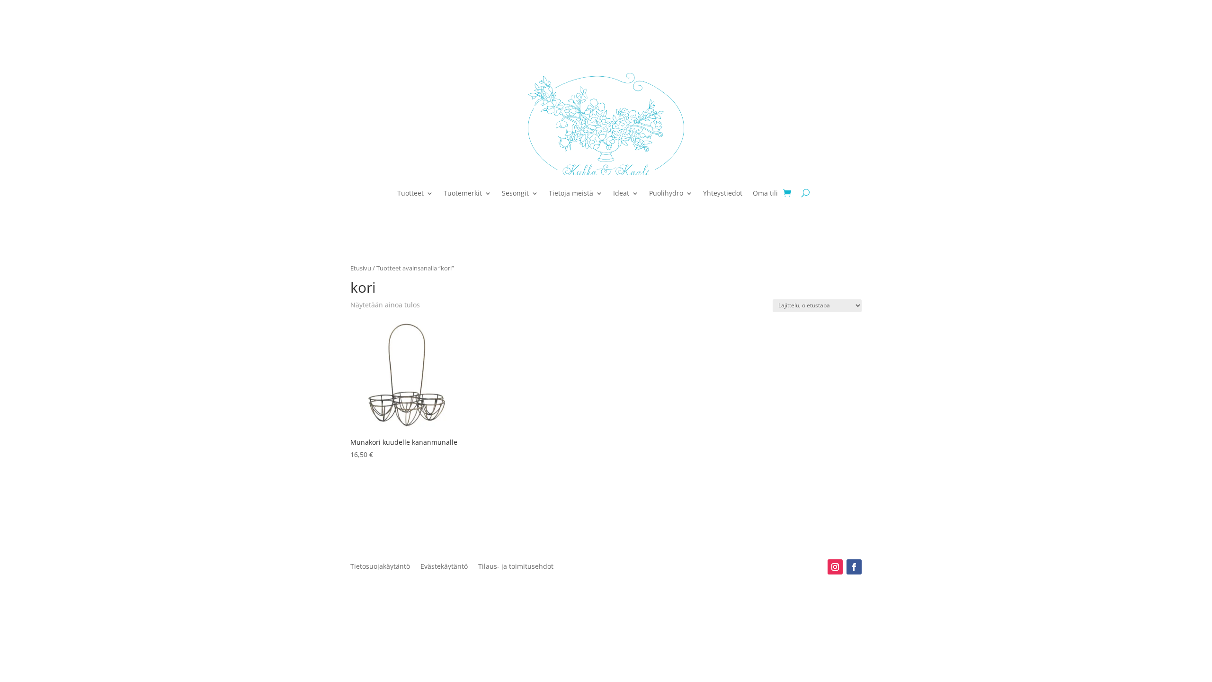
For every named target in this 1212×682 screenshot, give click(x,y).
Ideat (621, 192)
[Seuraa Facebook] (854, 566)
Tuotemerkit (463, 192)
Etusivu (360, 268)
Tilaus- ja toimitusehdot (515, 567)
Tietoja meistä (571, 192)
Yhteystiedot (722, 192)
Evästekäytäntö (444, 567)
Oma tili (765, 192)
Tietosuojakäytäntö (380, 567)
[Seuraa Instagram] (835, 566)
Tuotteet (410, 192)
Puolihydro (666, 192)
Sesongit (515, 192)
